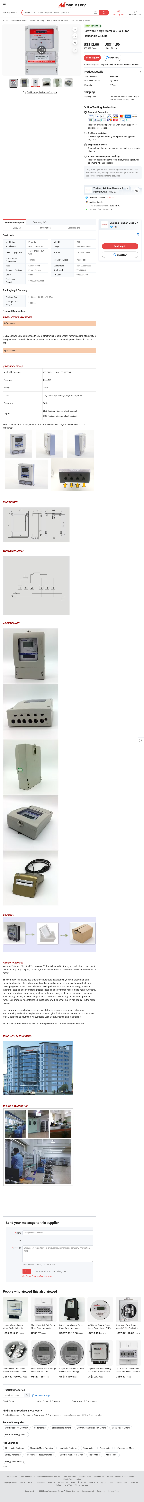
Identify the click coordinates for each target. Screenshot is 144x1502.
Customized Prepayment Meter (40, 1454)
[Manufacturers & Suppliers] (72, 5)
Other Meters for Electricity (16, 1427)
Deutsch (83, 1482)
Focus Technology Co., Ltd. (53, 1491)
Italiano (74, 1482)
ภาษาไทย (134, 1482)
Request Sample (131, 64)
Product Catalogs (42, 1395)
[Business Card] (138, 234)
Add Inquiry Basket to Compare (42, 92)
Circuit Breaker (9, 1401)
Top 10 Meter (94, 1454)
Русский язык (63, 1482)
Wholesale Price (84, 1476)
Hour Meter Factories (68, 1448)
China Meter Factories (14, 1448)
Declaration (101, 1491)
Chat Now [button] (114, 57)
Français (51, 1482)
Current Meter (40, 1427)
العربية (103, 1482)
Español (31, 1482)
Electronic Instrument (61, 1427)
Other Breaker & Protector (48, 1401)
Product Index (129, 1476)
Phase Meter (105, 1448)
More (5, 1466)
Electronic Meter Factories (41, 1448)
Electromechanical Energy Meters (91, 1427)
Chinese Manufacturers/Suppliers (47, 1476)
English (22, 1482)
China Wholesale (69, 1476)
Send (27, 1271)
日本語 (119, 1482)
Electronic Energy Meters (80, 20)
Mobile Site (67, 1479)
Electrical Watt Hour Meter (71, 1454)
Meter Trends (111, 1454)
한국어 (110, 1482)
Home (5, 20)
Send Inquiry (92, 57)
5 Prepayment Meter (125, 1448)
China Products (26, 1476)
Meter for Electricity (37, 20)
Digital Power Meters (121, 1427)
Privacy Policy (113, 1491)
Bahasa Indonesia (81, 1485)
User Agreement (88, 1491)
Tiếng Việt (68, 1485)
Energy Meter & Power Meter (57, 20)
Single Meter (88, 1448)
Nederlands (93, 1482)
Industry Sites (99, 1476)
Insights (78, 1479)
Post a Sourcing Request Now (37, 1276)
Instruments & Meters (19, 20)
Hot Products (12, 1476)
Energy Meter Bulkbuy (14, 1461)
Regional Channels (114, 1476)
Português (41, 1482)
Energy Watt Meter (13, 1454)
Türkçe (58, 1485)
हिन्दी (126, 1482)
